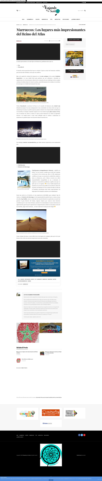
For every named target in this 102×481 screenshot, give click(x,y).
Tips (51, 19)
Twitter (83, 2)
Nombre (50, 268)
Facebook (82, 2)
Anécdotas (57, 19)
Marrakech (39, 279)
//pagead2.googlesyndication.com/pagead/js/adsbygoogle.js (12, 0)
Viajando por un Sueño (34, 294)
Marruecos (45, 19)
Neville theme (79, 455)
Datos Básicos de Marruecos (25, 333)
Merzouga (50, 279)
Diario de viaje (39, 2)
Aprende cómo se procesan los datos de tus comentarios (49, 397)
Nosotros (45, 2)
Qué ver (54, 279)
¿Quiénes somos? (75, 19)
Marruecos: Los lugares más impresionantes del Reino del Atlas (27, 352)
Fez (36, 279)
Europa (37, 19)
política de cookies (75, 478)
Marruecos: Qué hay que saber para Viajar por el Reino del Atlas (51, 328)
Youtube (85, 2)
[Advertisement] (26, 0)
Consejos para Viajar (30, 2)
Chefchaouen (27, 279)
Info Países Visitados (20, 2)
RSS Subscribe (83, 24)
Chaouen (22, 279)
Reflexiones (66, 19)
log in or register (81, 10)
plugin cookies (99, 479)
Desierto (32, 279)
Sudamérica (30, 19)
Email (38, 268)
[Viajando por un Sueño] (51, 10)
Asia (23, 19)
